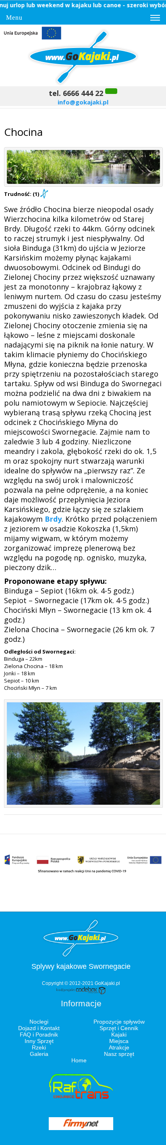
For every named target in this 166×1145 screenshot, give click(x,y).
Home (79, 1060)
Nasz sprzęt (119, 1054)
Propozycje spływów (119, 1021)
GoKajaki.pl (107, 983)
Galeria (39, 1054)
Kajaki (119, 1034)
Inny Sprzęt (39, 1041)
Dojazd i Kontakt (39, 1028)
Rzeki (39, 1047)
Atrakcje (119, 1047)
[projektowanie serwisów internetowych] (81, 993)
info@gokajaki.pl (83, 102)
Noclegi (38, 1021)
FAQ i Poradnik (39, 1034)
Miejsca (119, 1041)
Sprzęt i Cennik (119, 1028)
